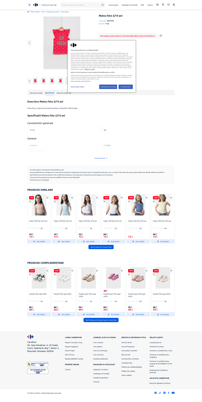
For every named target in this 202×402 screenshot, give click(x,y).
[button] (174, 5)
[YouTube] (173, 393)
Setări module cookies (77, 86)
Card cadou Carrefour (129, 350)
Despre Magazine (71, 346)
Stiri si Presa (69, 354)
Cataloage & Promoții (101, 373)
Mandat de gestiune (100, 378)
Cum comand (98, 342)
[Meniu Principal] (29, 5)
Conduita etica (126, 363)
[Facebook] (168, 393)
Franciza (96, 382)
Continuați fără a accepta (108, 87)
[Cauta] (102, 5)
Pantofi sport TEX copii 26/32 (136, 295)
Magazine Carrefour (100, 369)
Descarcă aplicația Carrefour (160, 383)
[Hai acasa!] (28, 11)
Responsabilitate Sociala (74, 359)
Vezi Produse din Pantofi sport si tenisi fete (101, 320)
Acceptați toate (126, 87)
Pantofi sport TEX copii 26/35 (111, 295)
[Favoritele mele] (168, 5)
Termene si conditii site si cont (161, 350)
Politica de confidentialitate (131, 367)
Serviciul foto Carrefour (130, 359)
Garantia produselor (100, 359)
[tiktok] (160, 393)
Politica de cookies (128, 371)
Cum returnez (98, 354)
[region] (102, 66)
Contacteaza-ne (155, 342)
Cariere (67, 369)
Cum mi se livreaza (100, 350)
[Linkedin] (164, 393)
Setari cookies (126, 375)
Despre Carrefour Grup (73, 342)
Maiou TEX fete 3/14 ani (38, 221)
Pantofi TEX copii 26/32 (38, 294)
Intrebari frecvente (157, 346)
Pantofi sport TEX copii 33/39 (87, 295)
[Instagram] (156, 393)
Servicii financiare (128, 346)
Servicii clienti (126, 342)
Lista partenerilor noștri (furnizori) (80, 81)
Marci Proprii (70, 350)
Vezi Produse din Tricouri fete (101, 247)
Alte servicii (125, 354)
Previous (29, 43)
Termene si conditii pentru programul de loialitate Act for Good (161, 363)
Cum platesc (97, 346)
